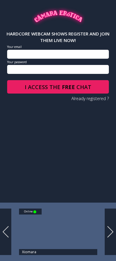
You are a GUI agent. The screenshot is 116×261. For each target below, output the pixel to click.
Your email (14, 46)
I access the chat (58, 87)
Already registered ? (90, 98)
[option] (55, 232)
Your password (17, 61)
